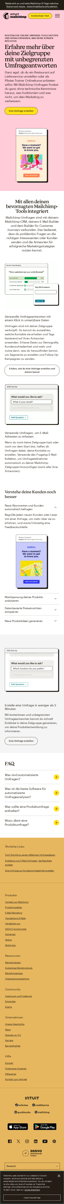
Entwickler (10, 1001)
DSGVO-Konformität (15, 929)
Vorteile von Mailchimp (17, 902)
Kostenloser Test (40, 15)
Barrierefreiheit (12, 1045)
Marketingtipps (13, 962)
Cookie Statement (32, 1190)
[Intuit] (32, 1098)
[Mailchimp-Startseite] (15, 16)
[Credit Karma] (40, 1105)
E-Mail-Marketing (13, 912)
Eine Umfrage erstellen (21, 110)
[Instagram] (27, 1142)
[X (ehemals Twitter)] (18, 1142)
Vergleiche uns (12, 923)
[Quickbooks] (22, 1112)
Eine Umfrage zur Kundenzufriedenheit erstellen (29, 870)
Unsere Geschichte (14, 1024)
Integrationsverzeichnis (17, 978)
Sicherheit (10, 934)
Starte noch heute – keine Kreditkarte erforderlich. (32, 6)
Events (8, 1007)
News (8, 1029)
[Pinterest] (54, 1142)
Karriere (9, 1040)
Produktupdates (13, 907)
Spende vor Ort (13, 1035)
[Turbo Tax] (21, 1105)
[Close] (59, 1176)
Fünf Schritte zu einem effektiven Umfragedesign (30, 855)
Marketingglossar (14, 973)
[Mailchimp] (42, 1112)
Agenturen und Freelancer (18, 996)
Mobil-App (10, 945)
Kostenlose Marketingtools (18, 968)
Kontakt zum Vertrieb (16, 1079)
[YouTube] (45, 1142)
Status (8, 939)
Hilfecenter (10, 1074)
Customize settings (32, 1197)
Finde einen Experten (16, 1068)
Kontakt (9, 1063)
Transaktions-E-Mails (15, 918)
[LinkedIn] (35, 1142)
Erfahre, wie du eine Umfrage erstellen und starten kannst (32, 370)
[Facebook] (9, 1142)
